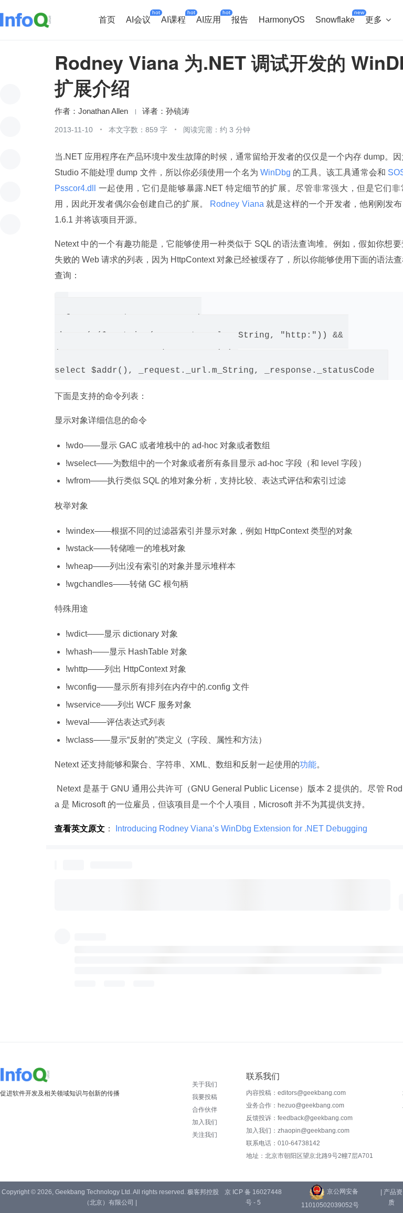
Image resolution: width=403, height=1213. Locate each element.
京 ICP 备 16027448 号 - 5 (253, 1197)
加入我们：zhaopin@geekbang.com (297, 1130)
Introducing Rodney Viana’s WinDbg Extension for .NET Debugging (241, 828)
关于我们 (204, 1084)
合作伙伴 (204, 1109)
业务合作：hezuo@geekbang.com (295, 1105)
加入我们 (204, 1122)
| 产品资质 (391, 1197)
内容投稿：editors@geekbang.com (296, 1092)
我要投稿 (204, 1097)
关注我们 (204, 1134)
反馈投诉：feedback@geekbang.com (299, 1118)
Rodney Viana (237, 203)
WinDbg (275, 172)
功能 (308, 764)
